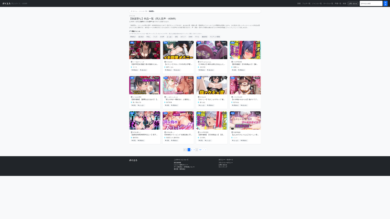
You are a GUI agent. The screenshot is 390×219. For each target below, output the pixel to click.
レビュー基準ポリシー (181, 165)
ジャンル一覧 (317, 3)
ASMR (190, 37)
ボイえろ (133, 160)
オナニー (183, 37)
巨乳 (176, 37)
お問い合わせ (353, 3)
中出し (149, 37)
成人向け (141, 37)
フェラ (155, 37)
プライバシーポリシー (226, 163)
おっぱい (169, 37)
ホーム (135, 11)
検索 (344, 3)
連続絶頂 (204, 37)
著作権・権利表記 (179, 169)
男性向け (133, 37)
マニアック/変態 (215, 37)
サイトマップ (223, 167)
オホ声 (162, 37)
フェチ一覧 (306, 3)
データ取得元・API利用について (184, 167)
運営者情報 (177, 163)
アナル (197, 37)
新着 (299, 3)
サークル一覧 (328, 3)
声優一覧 (338, 3)
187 (200, 150)
